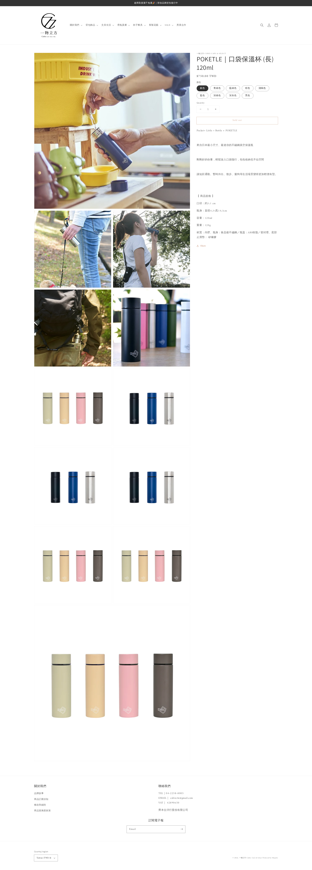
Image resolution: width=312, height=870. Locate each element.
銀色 (202, 88)
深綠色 (217, 96)
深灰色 (233, 96)
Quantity (200, 103)
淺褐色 (262, 88)
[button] (262, 25)
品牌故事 (39, 793)
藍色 (202, 96)
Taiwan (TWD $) (44, 858)
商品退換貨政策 (42, 811)
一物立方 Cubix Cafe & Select (250, 857)
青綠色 (217, 88)
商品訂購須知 (41, 799)
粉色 (247, 88)
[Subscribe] (181, 829)
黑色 (247, 96)
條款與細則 (40, 805)
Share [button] (203, 246)
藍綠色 (233, 88)
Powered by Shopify (270, 857)
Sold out (237, 120)
